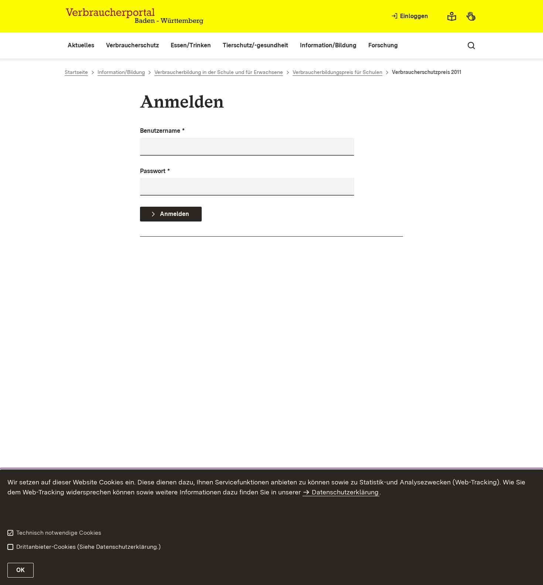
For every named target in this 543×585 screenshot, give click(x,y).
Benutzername (162, 130)
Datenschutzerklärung (345, 492)
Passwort (155, 171)
